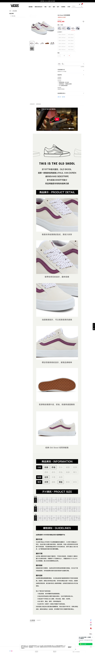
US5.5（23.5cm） (62, 40)
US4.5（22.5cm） (62, 37)
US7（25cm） (71, 43)
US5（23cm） (71, 37)
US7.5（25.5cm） (62, 46)
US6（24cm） (71, 40)
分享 (60, 96)
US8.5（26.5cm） (62, 49)
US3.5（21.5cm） (62, 34)
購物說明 (54, 651)
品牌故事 (36, 651)
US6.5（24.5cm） (62, 43)
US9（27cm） (71, 49)
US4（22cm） (71, 34)
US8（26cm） (71, 46)
